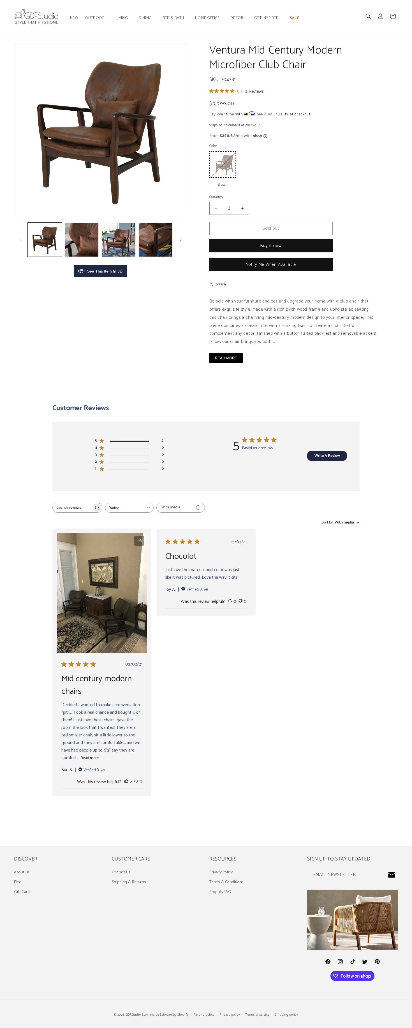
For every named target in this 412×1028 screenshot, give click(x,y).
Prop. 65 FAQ (220, 892)
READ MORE (226, 358)
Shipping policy (286, 1014)
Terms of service (257, 1014)
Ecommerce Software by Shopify (165, 1014)
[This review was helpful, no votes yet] (230, 601)
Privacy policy (230, 1014)
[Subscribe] (391, 875)
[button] (97, 18)
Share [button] (221, 284)
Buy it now (271, 245)
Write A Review (327, 456)
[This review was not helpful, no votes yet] (136, 782)
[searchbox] (72, 507)
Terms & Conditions (226, 882)
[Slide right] (181, 240)
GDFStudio (133, 1014)
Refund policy (204, 1014)
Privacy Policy (221, 872)
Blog (17, 882)
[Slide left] (20, 240)
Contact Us (121, 872)
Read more (90, 758)
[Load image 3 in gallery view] (118, 240)
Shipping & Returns (129, 882)
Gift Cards (22, 892)
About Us (22, 872)
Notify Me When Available (271, 264)
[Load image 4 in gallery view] (155, 240)
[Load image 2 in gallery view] (82, 240)
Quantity (216, 197)
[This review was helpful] (126, 782)
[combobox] (129, 508)
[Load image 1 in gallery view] (45, 240)
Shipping (216, 125)
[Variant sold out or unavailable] (222, 164)
